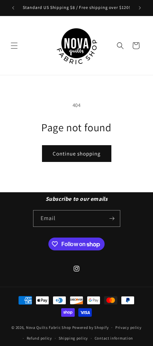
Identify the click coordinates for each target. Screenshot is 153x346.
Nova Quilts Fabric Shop (48, 327)
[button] (14, 46)
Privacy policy (128, 327)
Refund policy (39, 338)
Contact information (114, 338)
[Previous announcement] (13, 8)
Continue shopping (77, 153)
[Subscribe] (112, 218)
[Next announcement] (140, 8)
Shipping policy (73, 338)
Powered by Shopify (90, 327)
